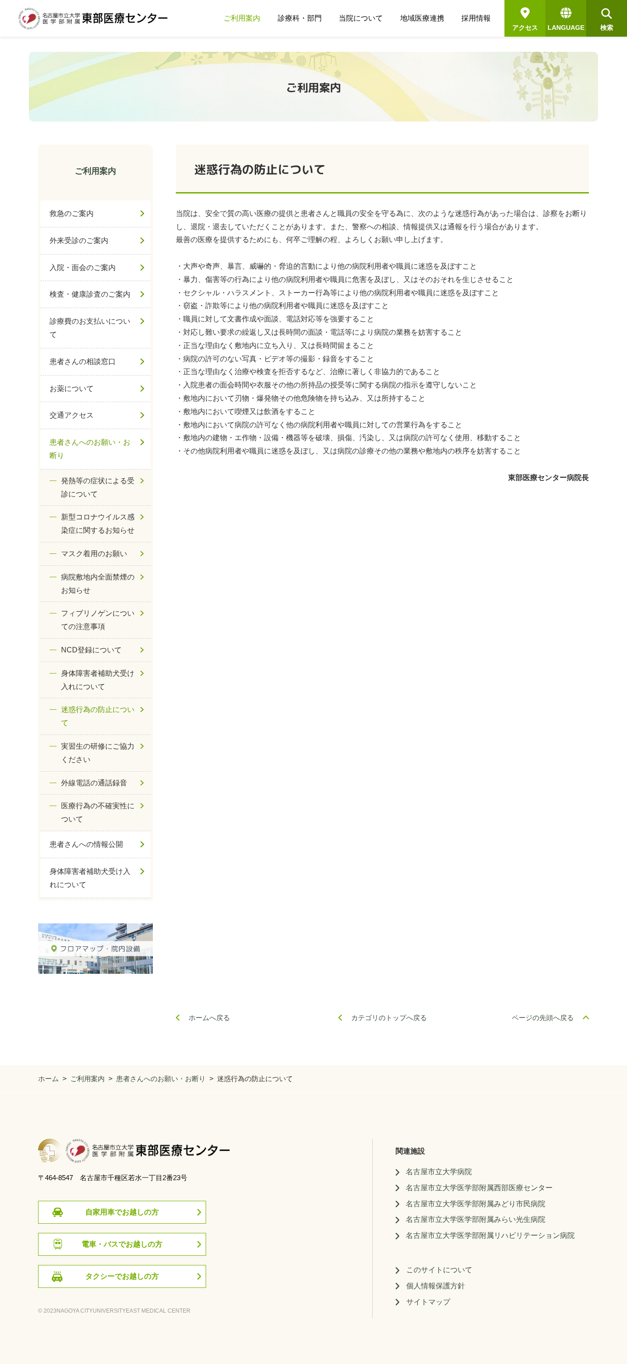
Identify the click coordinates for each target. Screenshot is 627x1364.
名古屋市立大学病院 (439, 1172)
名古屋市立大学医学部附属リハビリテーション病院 (490, 1235)
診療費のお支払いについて (90, 327)
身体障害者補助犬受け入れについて (97, 679)
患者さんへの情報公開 (86, 844)
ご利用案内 (242, 18)
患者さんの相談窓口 (83, 361)
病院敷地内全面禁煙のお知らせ (97, 583)
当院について (361, 18)
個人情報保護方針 (435, 1286)
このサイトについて (439, 1270)
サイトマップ (428, 1302)
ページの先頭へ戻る (543, 1018)
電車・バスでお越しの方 (122, 1244)
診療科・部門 (300, 18)
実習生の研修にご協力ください (97, 752)
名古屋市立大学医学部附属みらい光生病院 (475, 1219)
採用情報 (476, 18)
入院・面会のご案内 (83, 267)
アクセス (525, 27)
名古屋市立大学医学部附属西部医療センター (479, 1188)
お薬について (72, 388)
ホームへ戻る (209, 1018)
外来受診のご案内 (79, 240)
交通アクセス (72, 415)
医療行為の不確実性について (97, 812)
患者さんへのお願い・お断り (90, 448)
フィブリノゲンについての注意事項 (97, 619)
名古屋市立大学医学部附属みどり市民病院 (475, 1204)
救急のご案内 (72, 213)
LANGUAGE (566, 27)
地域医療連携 (422, 18)
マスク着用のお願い (94, 554)
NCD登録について (91, 650)
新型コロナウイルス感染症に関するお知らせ (97, 523)
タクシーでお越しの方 (122, 1276)
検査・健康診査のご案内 (90, 294)
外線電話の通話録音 (94, 783)
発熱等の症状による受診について (97, 487)
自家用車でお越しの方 (122, 1212)
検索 (606, 27)
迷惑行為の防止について (97, 716)
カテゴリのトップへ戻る (389, 1018)
